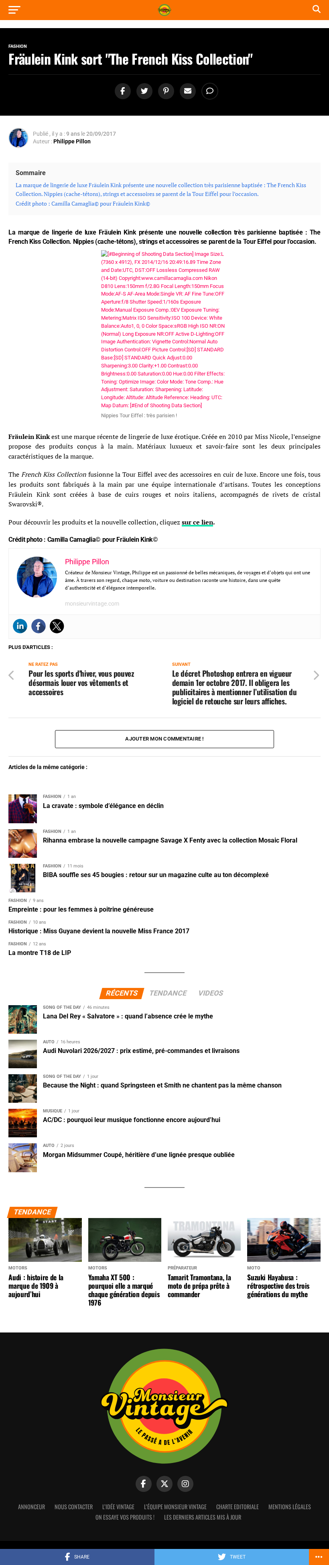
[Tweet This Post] (143, 91)
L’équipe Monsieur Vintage (175, 1506)
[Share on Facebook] (121, 91)
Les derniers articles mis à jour (202, 1517)
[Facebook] (38, 626)
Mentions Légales (289, 1506)
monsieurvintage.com (92, 603)
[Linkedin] (20, 626)
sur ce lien (197, 522)
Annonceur (31, 1506)
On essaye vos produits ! (124, 1517)
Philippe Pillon (72, 141)
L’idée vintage (118, 1506)
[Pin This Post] (165, 91)
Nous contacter (74, 1506)
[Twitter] (57, 626)
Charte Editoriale (237, 1506)
